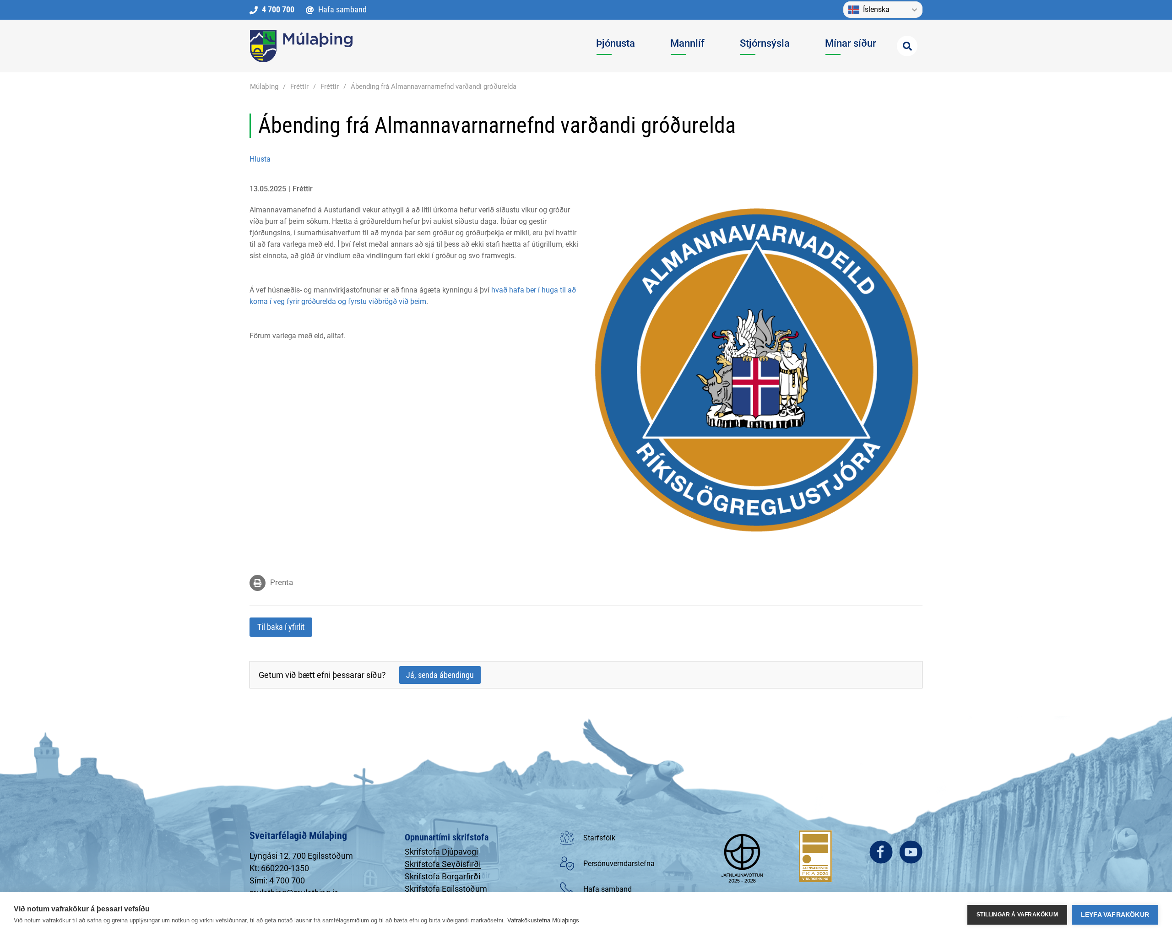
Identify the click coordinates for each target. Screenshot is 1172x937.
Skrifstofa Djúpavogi (441, 851)
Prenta (281, 582)
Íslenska (876, 9)
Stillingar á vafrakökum (1017, 914)
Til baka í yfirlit (280, 627)
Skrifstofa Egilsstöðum (446, 889)
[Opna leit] (907, 46)
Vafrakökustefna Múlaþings (543, 920)
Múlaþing (264, 86)
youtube (910, 852)
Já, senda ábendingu (440, 675)
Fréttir (299, 86)
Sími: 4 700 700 (277, 880)
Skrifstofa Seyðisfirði (443, 864)
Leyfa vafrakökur (1115, 914)
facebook (881, 852)
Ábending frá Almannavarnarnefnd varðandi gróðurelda (433, 86)
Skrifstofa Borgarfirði (442, 876)
